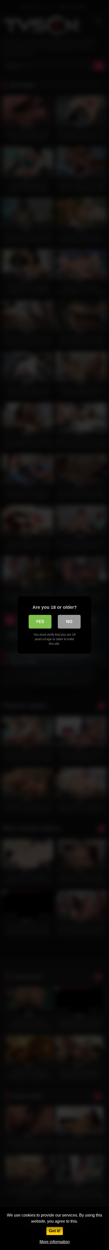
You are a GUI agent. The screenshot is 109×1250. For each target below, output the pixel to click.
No (69, 621)
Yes (40, 621)
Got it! (54, 1231)
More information (55, 1242)
